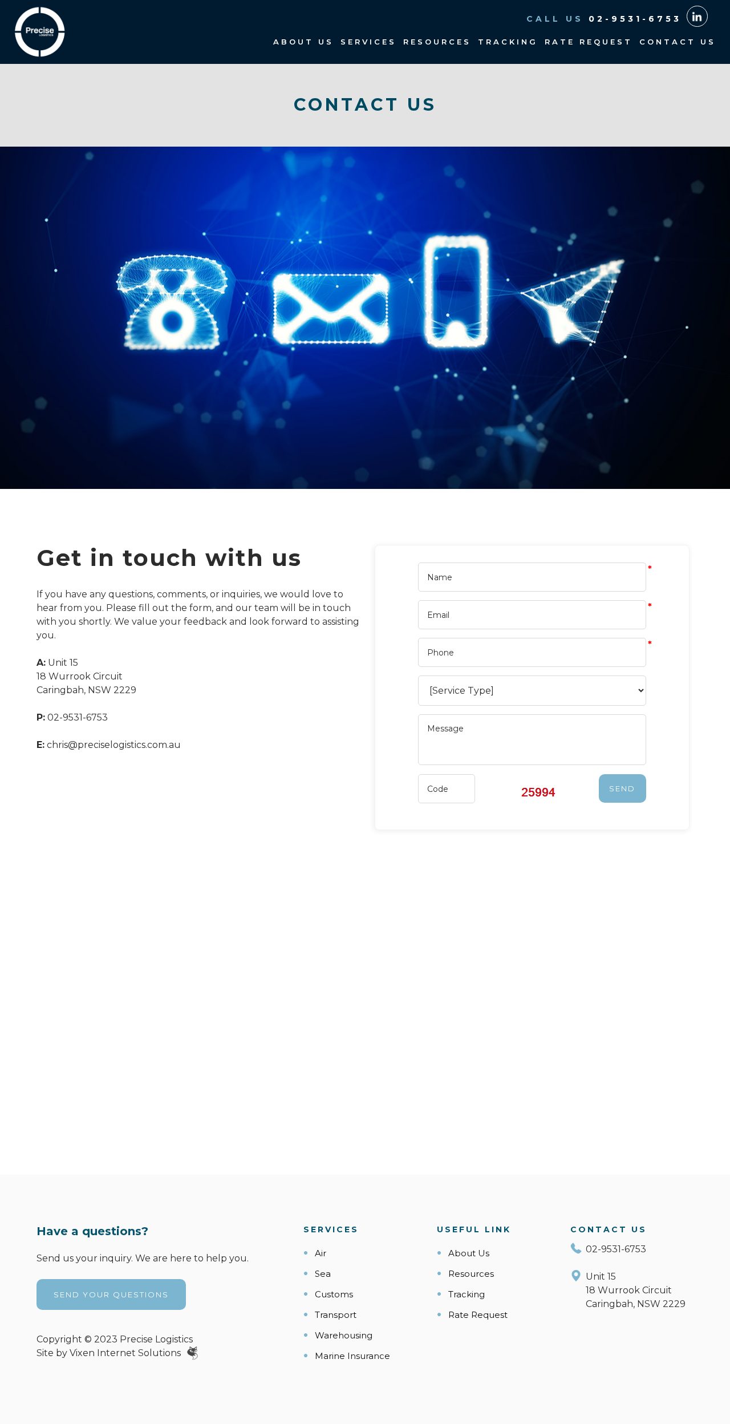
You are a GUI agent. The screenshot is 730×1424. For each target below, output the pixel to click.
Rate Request (588, 41)
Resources (437, 41)
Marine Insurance (352, 1355)
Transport (335, 1314)
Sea (323, 1273)
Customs (334, 1294)
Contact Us (677, 41)
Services (368, 41)
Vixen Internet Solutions (126, 1353)
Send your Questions (111, 1294)
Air (320, 1253)
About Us (303, 41)
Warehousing (343, 1335)
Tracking (508, 41)
